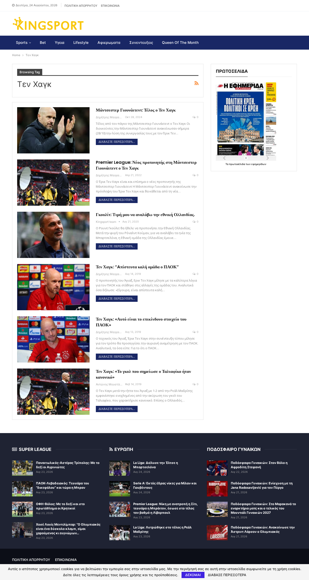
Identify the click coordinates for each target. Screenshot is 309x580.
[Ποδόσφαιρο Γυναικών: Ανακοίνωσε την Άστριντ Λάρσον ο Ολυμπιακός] (217, 532)
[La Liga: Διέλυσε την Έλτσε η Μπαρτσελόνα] (119, 468)
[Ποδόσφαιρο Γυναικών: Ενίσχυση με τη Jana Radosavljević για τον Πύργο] (217, 488)
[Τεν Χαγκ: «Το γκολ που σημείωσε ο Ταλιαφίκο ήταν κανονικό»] (53, 392)
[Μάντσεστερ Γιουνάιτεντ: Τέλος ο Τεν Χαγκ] (53, 130)
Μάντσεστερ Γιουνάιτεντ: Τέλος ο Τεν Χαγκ (136, 110)
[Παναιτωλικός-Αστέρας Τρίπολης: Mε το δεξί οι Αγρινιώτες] (22, 468)
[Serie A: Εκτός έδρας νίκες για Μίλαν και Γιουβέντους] (119, 488)
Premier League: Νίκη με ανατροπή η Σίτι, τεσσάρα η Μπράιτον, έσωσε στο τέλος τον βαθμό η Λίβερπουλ (165, 508)
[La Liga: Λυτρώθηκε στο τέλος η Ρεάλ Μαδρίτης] (119, 532)
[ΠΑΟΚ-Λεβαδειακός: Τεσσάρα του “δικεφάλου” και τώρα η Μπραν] (22, 488)
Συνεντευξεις (141, 42)
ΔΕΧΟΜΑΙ (193, 575)
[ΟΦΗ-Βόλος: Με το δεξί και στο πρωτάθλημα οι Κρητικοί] (22, 509)
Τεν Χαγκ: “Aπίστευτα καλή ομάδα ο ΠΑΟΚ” (137, 267)
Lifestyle (81, 42)
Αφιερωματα (109, 42)
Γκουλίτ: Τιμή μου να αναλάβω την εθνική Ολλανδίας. (145, 214)
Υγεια (59, 42)
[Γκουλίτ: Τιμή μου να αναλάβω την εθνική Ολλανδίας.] (53, 235)
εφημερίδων (258, 164)
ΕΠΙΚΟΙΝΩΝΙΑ (110, 5)
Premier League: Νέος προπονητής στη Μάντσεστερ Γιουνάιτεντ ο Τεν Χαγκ (146, 165)
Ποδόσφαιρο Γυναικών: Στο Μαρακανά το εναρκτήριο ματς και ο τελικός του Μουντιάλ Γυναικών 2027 (263, 508)
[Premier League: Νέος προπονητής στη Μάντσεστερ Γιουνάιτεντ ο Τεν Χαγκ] (53, 182)
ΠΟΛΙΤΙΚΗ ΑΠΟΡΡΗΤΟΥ (80, 5)
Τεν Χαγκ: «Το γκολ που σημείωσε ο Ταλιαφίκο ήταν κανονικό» (143, 374)
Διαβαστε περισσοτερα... (116, 142)
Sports (22, 42)
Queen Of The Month (180, 42)
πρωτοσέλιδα (237, 164)
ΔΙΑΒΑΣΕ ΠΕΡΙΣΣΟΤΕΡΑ (227, 575)
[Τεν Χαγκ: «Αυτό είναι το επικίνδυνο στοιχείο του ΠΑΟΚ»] (53, 339)
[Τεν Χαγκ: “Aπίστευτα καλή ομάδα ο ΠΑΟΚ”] (53, 287)
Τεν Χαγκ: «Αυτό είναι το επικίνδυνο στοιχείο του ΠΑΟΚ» (141, 322)
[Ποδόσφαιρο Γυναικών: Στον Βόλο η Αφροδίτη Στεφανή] (217, 468)
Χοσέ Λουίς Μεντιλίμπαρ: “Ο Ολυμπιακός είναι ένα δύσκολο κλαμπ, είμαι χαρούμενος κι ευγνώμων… (68, 528)
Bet (43, 42)
